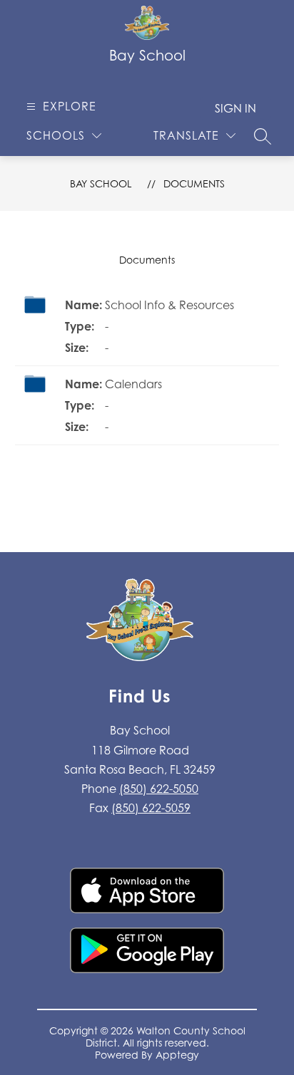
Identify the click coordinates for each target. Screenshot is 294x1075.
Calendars (133, 384)
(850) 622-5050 (158, 788)
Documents (194, 183)
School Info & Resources (169, 305)
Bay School (100, 183)
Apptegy (177, 1055)
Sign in (235, 108)
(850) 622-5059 (151, 808)
